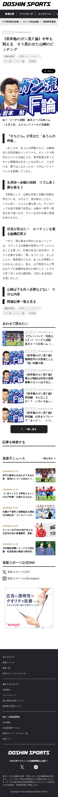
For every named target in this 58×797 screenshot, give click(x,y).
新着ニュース (8, 662)
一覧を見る (47, 458)
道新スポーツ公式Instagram (23, 578)
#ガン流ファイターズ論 (14, 61)
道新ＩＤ (6, 739)
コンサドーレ (45, 14)
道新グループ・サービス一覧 (15, 733)
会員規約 (6, 690)
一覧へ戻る (31, 429)
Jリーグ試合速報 (31, 21)
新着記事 (9, 14)
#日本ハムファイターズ (29, 56)
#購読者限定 (9, 56)
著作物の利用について (12, 706)
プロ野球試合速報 (10, 21)
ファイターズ (26, 14)
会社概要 (6, 722)
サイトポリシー (9, 695)
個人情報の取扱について (13, 701)
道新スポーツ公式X (18, 571)
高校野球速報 (49, 21)
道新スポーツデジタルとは (14, 673)
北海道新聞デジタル (11, 728)
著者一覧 (6, 668)
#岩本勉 (32, 61)
